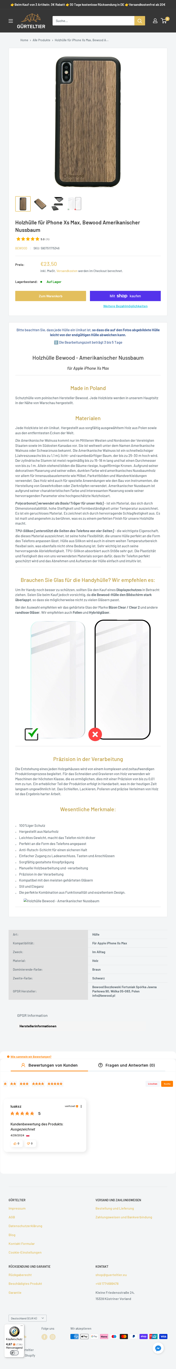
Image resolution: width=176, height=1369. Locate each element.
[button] (8, 1056)
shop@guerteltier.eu (111, 1275)
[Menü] (21, 1326)
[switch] (14, 1352)
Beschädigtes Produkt (25, 1283)
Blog (12, 1235)
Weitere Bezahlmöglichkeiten (125, 306)
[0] (164, 20)
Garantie (15, 1292)
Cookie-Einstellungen (25, 1252)
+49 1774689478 (107, 1283)
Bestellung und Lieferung (115, 1208)
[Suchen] (139, 20)
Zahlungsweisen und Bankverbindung (124, 1217)
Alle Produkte (41, 40)
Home (24, 40)
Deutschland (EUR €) (24, 1318)
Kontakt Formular (22, 1243)
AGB (12, 1217)
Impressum (17, 1208)
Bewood (21, 248)
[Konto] (155, 20)
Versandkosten (66, 271)
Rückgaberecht (20, 1275)
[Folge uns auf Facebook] (44, 1337)
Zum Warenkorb (50, 296)
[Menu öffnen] (11, 21)
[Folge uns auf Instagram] (53, 1337)
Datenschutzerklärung (25, 1226)
